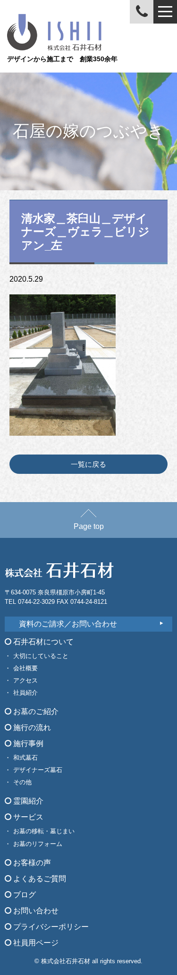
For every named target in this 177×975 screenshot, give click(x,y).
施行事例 (27, 743)
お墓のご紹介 (35, 711)
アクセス (25, 680)
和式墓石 (25, 757)
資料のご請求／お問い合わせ (68, 624)
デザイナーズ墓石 (37, 769)
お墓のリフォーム (37, 843)
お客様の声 (31, 863)
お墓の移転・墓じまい (44, 831)
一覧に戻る (88, 464)
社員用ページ (35, 943)
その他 (22, 782)
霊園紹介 (27, 801)
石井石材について (42, 642)
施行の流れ (31, 727)
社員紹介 (25, 692)
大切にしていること (40, 655)
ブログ (23, 895)
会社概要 (25, 668)
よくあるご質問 (38, 879)
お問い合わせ (35, 911)
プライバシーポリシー (50, 927)
